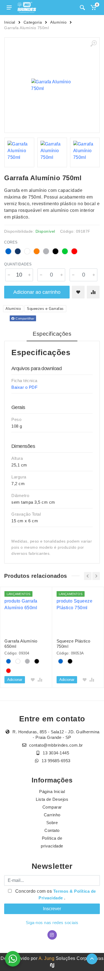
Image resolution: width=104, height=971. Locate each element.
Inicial (9, 22)
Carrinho (52, 814)
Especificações (52, 334)
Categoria (33, 22)
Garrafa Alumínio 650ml (20, 644)
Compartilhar (25, 318)
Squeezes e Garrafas (45, 309)
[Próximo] (96, 576)
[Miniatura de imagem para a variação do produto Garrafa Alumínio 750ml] (19, 152)
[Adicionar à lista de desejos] (78, 292)
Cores (11, 242)
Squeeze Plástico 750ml (73, 644)
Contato (52, 830)
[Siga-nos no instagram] (52, 935)
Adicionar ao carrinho (36, 292)
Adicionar (14, 680)
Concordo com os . (55, 894)
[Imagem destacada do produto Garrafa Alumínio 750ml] (52, 85)
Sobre (52, 822)
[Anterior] (88, 576)
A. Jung (47, 958)
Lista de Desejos (52, 799)
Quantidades (18, 264)
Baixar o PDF (24, 387)
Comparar (52, 807)
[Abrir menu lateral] (9, 7)
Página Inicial (52, 791)
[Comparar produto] (93, 292)
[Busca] (82, 7)
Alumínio (58, 22)
